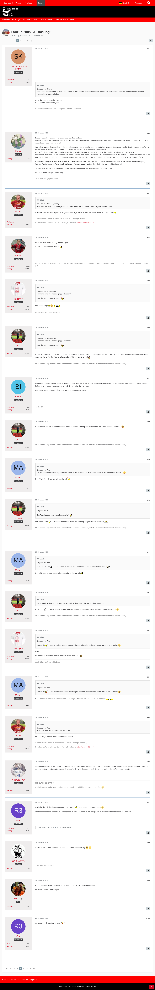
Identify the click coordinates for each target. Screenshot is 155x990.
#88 (148, 422)
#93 (148, 630)
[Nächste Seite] (31, 40)
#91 (148, 552)
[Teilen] (151, 40)
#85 (148, 281)
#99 (148, 880)
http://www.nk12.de (84, 222)
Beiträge (9, 82)
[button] (125, 3)
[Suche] (149, 3)
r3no (55, 827)
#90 (148, 500)
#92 (148, 593)
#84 (148, 237)
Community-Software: (77, 986)
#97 (148, 802)
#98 (148, 843)
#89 (148, 459)
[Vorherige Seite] (4, 40)
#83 (148, 193)
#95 (148, 717)
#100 (148, 918)
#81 (148, 48)
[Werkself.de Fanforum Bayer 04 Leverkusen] (77, 11)
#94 (148, 677)
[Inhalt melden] (148, 113)
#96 (148, 762)
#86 (148, 328)
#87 (148, 378)
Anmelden (139, 3)
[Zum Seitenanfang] (151, 987)
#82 (148, 133)
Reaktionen (10, 80)
